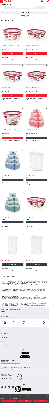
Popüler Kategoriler (5, 345)
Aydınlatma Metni (19, 367)
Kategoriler (3, 337)
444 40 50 (6, 378)
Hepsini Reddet (24, 400)
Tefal (2, 329)
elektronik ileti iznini (16, 369)
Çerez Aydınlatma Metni (14, 398)
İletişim (2, 341)
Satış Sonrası (3, 333)
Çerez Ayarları (8, 400)
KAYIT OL (17, 364)
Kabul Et (40, 400)
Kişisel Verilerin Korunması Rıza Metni (9, 367)
